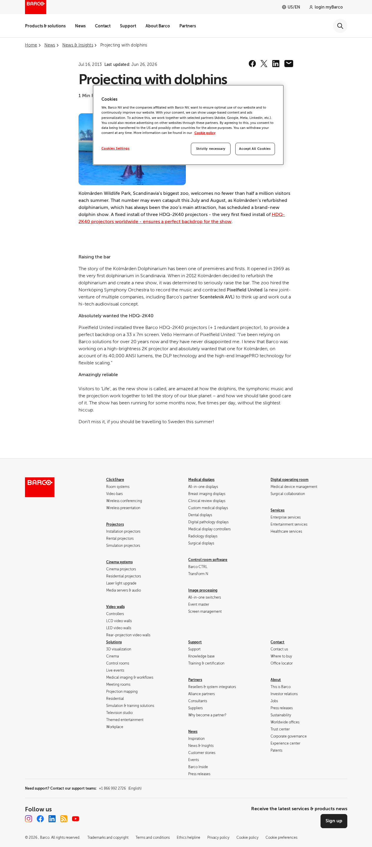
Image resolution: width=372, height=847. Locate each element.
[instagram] (28, 818)
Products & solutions (45, 26)
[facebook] (252, 63)
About (276, 680)
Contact (103, 26)
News (80, 26)
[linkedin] (275, 63)
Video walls (115, 607)
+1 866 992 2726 (120, 788)
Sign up (334, 820)
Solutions (114, 642)
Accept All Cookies (255, 149)
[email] (288, 63)
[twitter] (264, 63)
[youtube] (75, 818)
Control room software (207, 560)
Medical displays (201, 480)
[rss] (63, 818)
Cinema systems (119, 562)
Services (277, 510)
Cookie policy (205, 133)
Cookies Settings (115, 148)
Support (128, 26)
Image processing (202, 590)
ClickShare (115, 480)
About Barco (158, 26)
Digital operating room (289, 480)
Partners (187, 26)
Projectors (115, 524)
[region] (188, 125)
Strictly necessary (211, 149)
